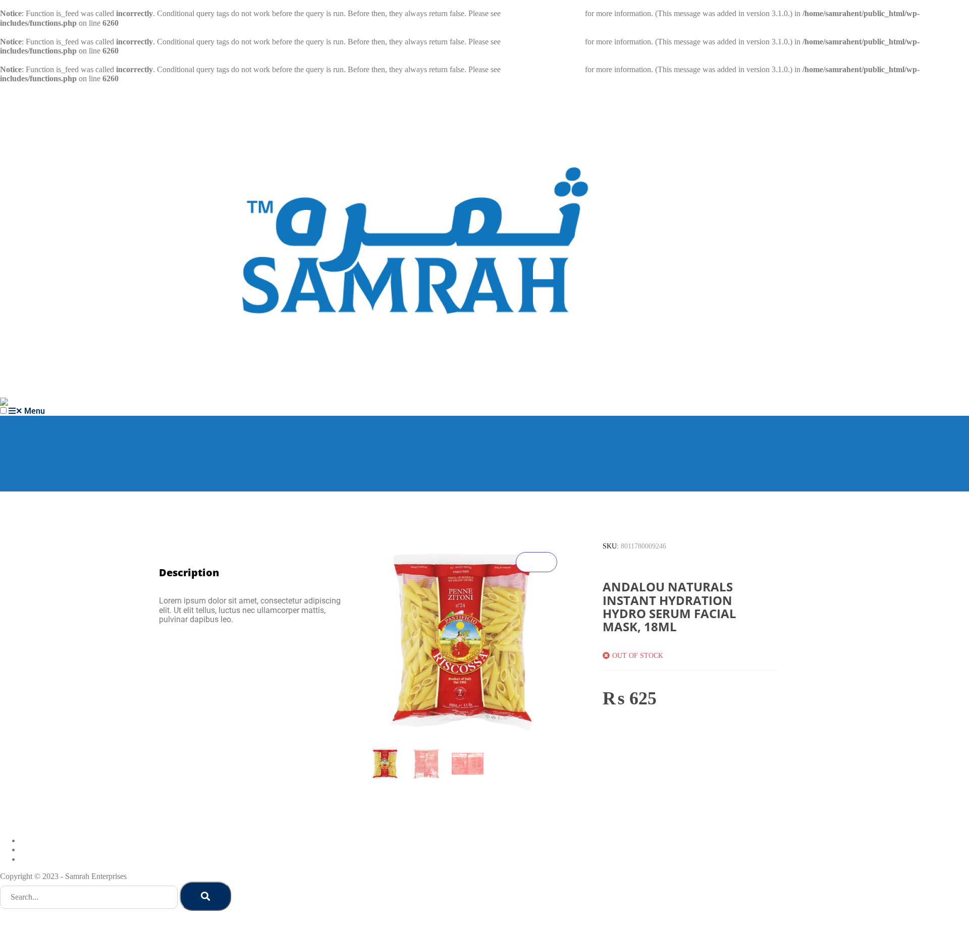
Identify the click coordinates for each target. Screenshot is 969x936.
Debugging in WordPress (543, 13)
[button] (3, 410)
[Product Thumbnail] (536, 562)
